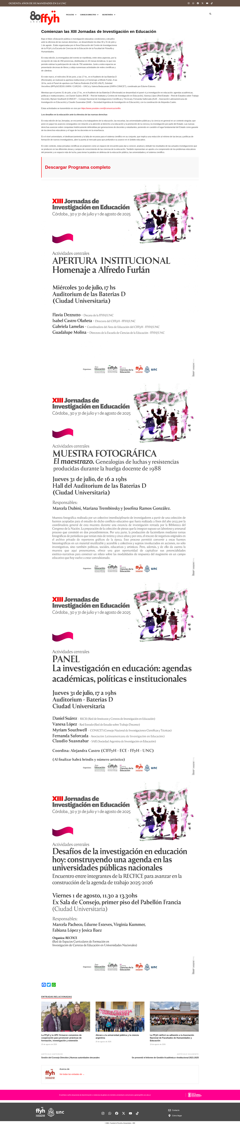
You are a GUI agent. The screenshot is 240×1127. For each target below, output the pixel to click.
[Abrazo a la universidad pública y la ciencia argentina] (120, 1017)
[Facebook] (198, 3)
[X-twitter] (202, 3)
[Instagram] (189, 3)
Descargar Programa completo (77, 167)
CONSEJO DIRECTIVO (88, 15)
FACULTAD (70, 15)
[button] (71, 14)
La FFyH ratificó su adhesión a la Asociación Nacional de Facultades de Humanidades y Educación (172, 1038)
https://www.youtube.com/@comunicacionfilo (101, 108)
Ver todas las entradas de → (72, 1074)
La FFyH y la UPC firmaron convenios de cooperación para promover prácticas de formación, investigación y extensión (61, 1038)
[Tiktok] (212, 3)
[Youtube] (207, 3)
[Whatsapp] (193, 3)
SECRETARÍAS (107, 15)
